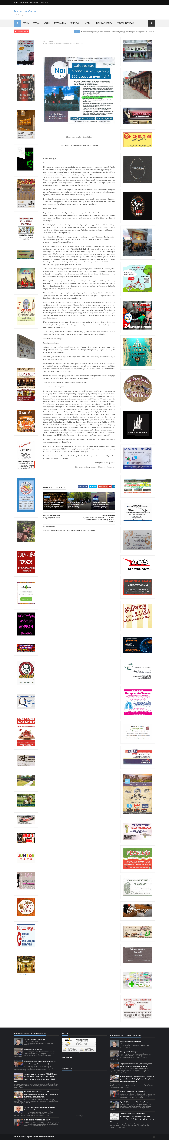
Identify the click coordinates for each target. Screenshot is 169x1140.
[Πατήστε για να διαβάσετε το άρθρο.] (137, 839)
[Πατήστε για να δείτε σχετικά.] (26, 684)
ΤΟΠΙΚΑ (26, 23)
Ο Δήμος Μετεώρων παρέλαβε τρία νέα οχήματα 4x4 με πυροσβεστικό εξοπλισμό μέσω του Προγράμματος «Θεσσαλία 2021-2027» (137, 1078)
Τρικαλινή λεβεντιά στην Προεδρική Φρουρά (134, 1102)
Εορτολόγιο (79, 1116)
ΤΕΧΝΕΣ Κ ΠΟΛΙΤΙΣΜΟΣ (126, 23)
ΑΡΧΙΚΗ (16, 2)
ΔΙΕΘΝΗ (47, 23)
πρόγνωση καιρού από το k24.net (79, 1053)
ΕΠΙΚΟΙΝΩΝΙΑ (34, 2)
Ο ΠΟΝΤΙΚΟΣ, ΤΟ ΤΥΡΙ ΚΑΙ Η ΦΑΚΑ (37, 1120)
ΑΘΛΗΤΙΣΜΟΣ (75, 23)
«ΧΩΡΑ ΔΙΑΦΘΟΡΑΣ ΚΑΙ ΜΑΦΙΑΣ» (132, 1092)
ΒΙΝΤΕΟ (87, 23)
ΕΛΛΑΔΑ (36, 23)
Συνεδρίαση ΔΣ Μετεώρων (33, 1049)
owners (51, 1137)
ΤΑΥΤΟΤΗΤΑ (24, 2)
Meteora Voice (25, 11)
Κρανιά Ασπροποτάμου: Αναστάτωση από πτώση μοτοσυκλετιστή (142, 32)
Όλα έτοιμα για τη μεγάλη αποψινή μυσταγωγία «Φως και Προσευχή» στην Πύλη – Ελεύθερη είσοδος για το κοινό (74, 32)
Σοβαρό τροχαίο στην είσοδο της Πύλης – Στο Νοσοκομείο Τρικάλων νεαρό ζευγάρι (103, 504)
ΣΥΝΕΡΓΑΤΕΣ (44, 2)
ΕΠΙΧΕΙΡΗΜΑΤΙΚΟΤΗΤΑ (103, 23)
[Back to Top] (154, 1137)
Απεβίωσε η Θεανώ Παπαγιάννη (34, 1039)
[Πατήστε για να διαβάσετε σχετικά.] (26, 101)
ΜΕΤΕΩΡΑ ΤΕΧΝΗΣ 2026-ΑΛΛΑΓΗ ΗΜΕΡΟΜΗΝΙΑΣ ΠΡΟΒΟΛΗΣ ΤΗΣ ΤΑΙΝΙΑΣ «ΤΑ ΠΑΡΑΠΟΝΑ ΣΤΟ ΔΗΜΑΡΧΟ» (41, 1094)
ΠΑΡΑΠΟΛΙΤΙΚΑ (60, 23)
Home (45, 41)
